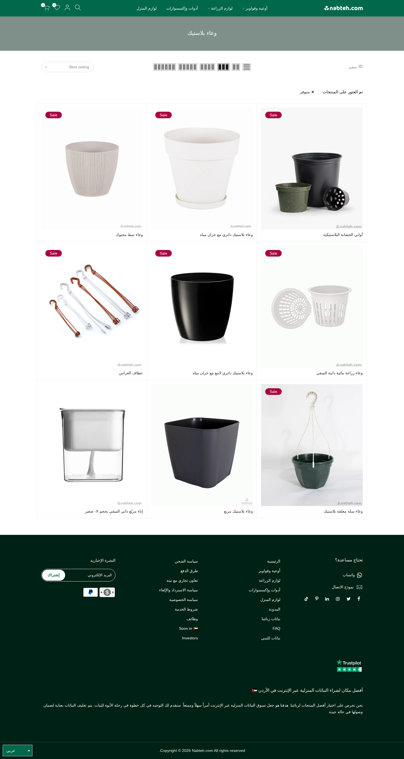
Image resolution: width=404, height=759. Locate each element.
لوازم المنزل (147, 8)
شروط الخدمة (186, 609)
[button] (17, 750)
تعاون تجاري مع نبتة (182, 580)
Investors (190, 638)
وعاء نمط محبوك (129, 234)
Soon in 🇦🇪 (188, 628)
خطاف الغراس (131, 373)
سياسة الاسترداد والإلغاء (178, 590)
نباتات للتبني (270, 638)
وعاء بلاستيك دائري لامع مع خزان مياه (223, 373)
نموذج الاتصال (343, 587)
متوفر (305, 91)
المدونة (274, 609)
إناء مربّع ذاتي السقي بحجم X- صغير (114, 511)
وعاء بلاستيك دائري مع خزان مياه (226, 234)
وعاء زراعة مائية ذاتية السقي (339, 373)
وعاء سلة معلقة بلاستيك (343, 511)
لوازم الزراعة (222, 8)
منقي (352, 67)
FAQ (276, 628)
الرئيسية (273, 561)
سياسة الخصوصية (183, 599)
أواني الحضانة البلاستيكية (343, 234)
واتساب (349, 575)
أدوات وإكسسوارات (182, 8)
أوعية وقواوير (256, 8)
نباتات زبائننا (271, 619)
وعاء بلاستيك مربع (238, 511)
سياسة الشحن (186, 561)
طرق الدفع (189, 571)
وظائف (192, 619)
